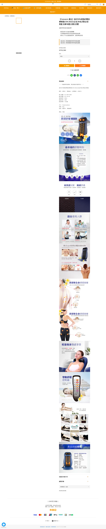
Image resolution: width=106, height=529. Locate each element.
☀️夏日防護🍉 (48, 8)
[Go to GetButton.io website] (3, 527)
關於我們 (98, 8)
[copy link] (81, 75)
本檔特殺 (58, 8)
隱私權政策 (53, 526)
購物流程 (89, 8)
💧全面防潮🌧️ (27, 8)
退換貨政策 (42, 526)
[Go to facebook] (4, 524)
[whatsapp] (78, 75)
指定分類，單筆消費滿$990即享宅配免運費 (70, 41)
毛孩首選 (65, 8)
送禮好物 (12, 16)
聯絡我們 (52, 12)
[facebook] (74, 75)
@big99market (57, 505)
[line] (71, 75)
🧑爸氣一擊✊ (16, 8)
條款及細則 (48, 526)
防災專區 (81, 8)
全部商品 (7, 16)
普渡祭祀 (73, 8)
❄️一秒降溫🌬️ (38, 8)
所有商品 (6, 8)
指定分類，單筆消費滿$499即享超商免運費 (70, 42)
